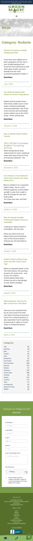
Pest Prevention (8, 363)
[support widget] (29, 537)
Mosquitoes (7, 358)
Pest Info (16, 514)
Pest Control (7, 361)
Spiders (6, 377)
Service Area (16, 518)
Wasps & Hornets (9, 387)
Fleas (5, 356)
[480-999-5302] (16, 538)
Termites (6, 380)
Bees (5, 351)
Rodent (6, 101)
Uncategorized (8, 384)
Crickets (6, 354)
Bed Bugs (7, 349)
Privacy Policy (16, 522)
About (16, 510)
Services (16, 512)
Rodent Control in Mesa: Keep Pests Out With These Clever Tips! (15, 261)
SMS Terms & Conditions (16, 520)
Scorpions (7, 370)
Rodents (6, 368)
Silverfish (7, 375)
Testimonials (16, 515)
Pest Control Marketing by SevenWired (16, 523)
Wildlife (6, 389)
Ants (5, 347)
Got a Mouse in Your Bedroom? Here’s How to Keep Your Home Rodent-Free (16, 178)
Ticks (5, 382)
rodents (7, 153)
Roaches (6, 365)
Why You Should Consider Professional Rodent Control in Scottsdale (16, 219)
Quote (16, 517)
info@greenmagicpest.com (16, 504)
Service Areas (8, 373)
